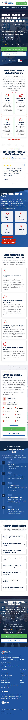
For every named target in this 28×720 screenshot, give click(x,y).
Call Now (14, 429)
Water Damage (4, 673)
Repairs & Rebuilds (5, 680)
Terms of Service (5, 713)
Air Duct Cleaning (5, 677)
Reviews (22, 677)
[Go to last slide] (1, 173)
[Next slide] (27, 173)
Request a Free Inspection (14, 54)
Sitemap (12, 713)
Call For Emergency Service (15, 49)
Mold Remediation (5, 682)
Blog (21, 685)
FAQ (21, 680)
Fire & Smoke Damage (6, 675)
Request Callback (14, 434)
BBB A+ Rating (9, 632)
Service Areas (23, 675)
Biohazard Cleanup (5, 687)
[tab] (12, 183)
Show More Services (14, 139)
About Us (22, 673)
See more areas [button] (14, 425)
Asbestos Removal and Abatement (9, 685)
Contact (22, 682)
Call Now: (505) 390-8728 (14, 636)
